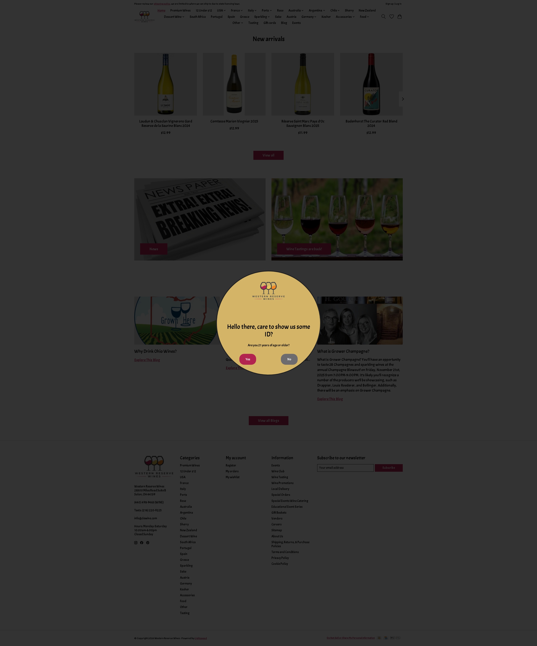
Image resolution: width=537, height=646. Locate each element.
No (289, 359)
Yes (247, 359)
